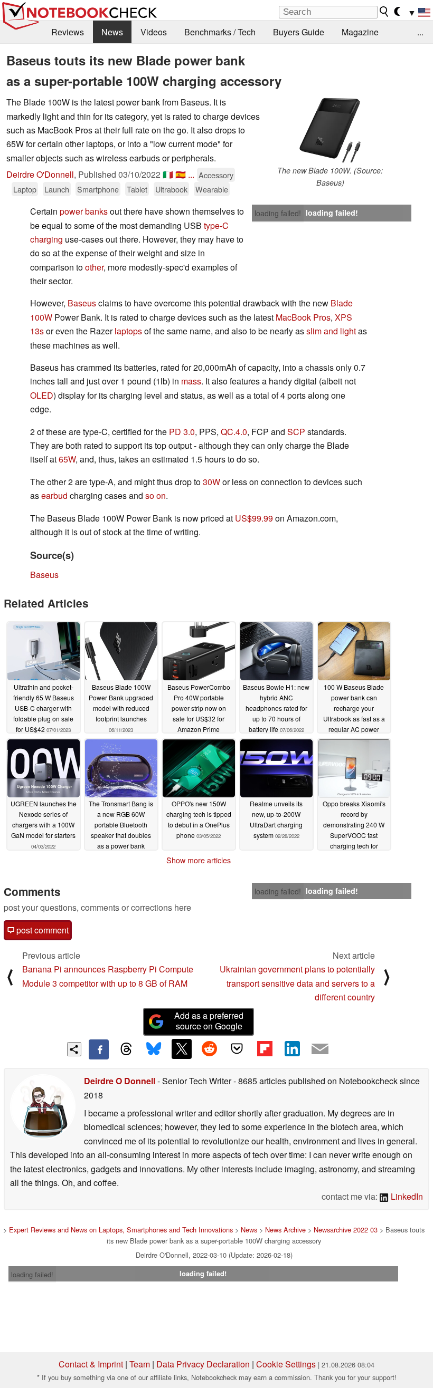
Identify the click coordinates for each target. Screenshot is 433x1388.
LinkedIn (406, 1196)
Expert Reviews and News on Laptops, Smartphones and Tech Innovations (121, 1230)
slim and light (331, 331)
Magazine (360, 32)
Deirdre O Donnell (119, 1081)
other (94, 267)
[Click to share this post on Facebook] (99, 1049)
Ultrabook (171, 189)
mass (191, 381)
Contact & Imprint (91, 1364)
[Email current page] (320, 1049)
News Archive (285, 1230)
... (420, 32)
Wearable (211, 189)
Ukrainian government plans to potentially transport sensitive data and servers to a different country (297, 983)
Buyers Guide (298, 32)
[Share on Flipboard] (265, 1049)
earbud (54, 495)
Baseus (82, 303)
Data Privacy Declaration (203, 1364)
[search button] (384, 11)
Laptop (24, 189)
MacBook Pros (303, 317)
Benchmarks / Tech (220, 32)
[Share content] (74, 1049)
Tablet (137, 189)
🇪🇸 (180, 174)
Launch (56, 189)
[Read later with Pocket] (237, 1049)
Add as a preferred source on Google (208, 1021)
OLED (41, 395)
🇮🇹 (168, 174)
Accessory (216, 174)
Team (139, 1364)
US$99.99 (254, 518)
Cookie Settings (286, 1364)
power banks (84, 211)
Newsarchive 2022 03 (346, 1230)
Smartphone (98, 189)
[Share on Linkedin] (292, 1049)
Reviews (67, 32)
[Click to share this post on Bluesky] (154, 1049)
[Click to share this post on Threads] (126, 1049)
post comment (41, 930)
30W (211, 482)
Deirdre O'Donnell (40, 174)
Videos (153, 32)
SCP (296, 432)
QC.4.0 (234, 432)
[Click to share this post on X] (182, 1049)
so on (155, 495)
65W (67, 459)
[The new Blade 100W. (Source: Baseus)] (330, 130)
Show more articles (198, 860)
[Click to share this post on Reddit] (209, 1049)
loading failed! (278, 213)
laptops (128, 331)
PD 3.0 (182, 432)
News (112, 32)
